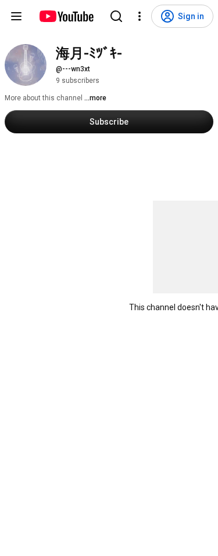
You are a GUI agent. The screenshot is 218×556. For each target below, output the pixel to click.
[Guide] (16, 16)
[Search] (116, 16)
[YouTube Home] (66, 16)
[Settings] (139, 16)
